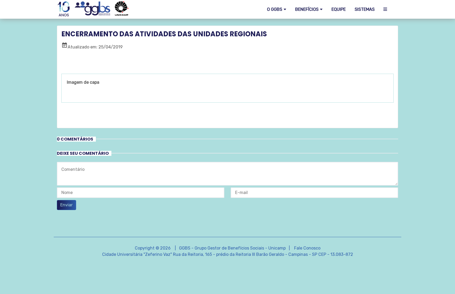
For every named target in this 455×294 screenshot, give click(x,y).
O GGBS (274, 9)
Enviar (66, 204)
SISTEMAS (365, 9)
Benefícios (307, 9)
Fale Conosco (307, 248)
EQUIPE (339, 9)
